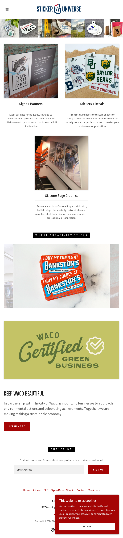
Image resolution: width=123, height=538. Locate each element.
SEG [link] (46, 490)
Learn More (17, 426)
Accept (87, 526)
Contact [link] (81, 490)
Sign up (98, 469)
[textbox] (49, 469)
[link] (59, 9)
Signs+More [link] (57, 490)
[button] (7, 9)
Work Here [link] (94, 490)
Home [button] (26, 490)
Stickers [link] (37, 490)
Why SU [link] (70, 490)
